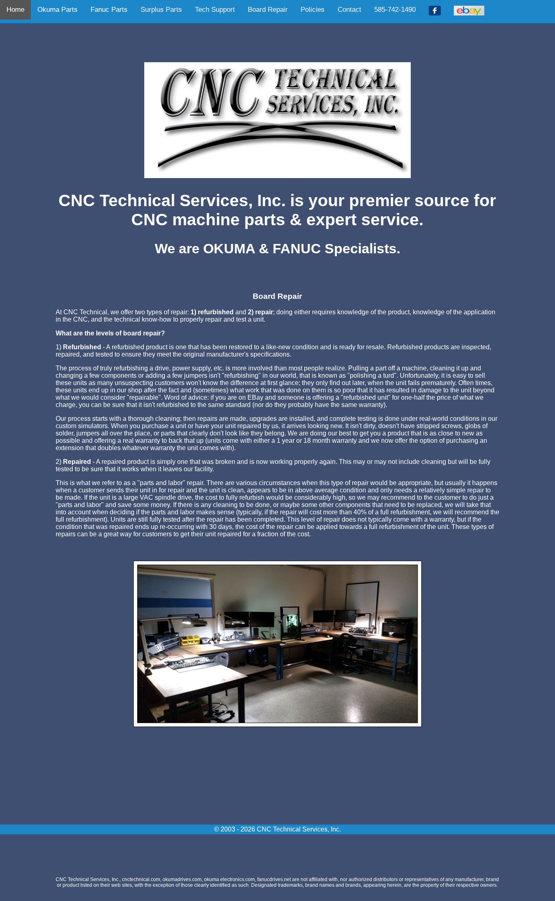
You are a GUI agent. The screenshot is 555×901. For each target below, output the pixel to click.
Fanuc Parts (109, 9)
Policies (313, 9)
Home (15, 9)
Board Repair (268, 9)
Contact (349, 9)
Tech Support (215, 9)
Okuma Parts (57, 9)
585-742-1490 (395, 9)
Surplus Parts (161, 9)
